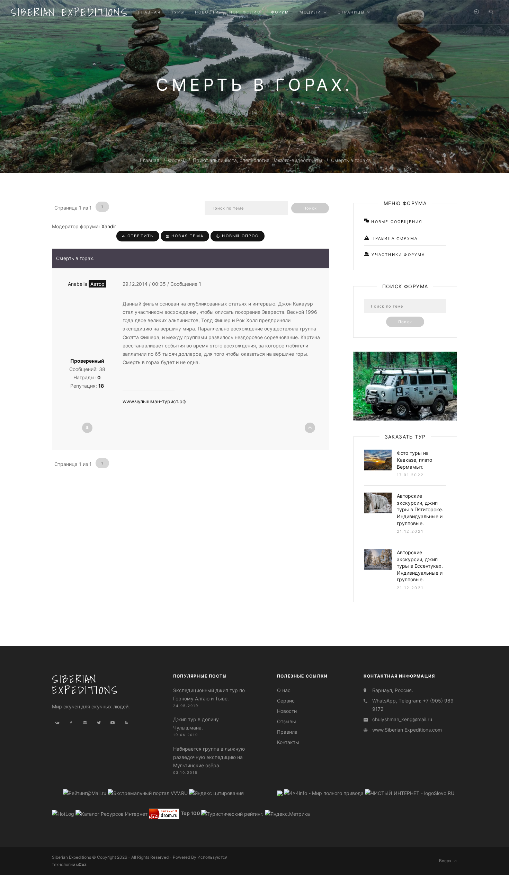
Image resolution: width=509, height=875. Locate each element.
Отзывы (286, 721)
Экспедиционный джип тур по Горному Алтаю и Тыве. (209, 694)
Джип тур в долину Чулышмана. (196, 723)
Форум (176, 160)
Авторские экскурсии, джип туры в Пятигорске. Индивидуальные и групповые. (420, 509)
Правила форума (394, 238)
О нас (284, 690)
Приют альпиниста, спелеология (231, 160)
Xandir (108, 226)
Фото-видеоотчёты (300, 160)
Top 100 (190, 813)
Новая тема (187, 235)
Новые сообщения (395, 221)
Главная (149, 160)
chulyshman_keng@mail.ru (402, 719)
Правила (287, 732)
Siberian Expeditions (69, 12)
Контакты (288, 742)
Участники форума (397, 254)
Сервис (286, 701)
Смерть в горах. (350, 160)
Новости (287, 711)
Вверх (446, 860)
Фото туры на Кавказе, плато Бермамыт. (414, 459)
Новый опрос (239, 235)
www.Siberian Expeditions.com (407, 730)
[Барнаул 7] (280, 793)
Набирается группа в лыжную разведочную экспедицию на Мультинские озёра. (209, 757)
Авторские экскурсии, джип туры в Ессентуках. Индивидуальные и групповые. (420, 565)
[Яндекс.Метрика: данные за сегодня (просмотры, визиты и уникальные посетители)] (287, 814)
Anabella (86, 284)
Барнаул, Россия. (392, 690)
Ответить (140, 235)
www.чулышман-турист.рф (154, 401)
